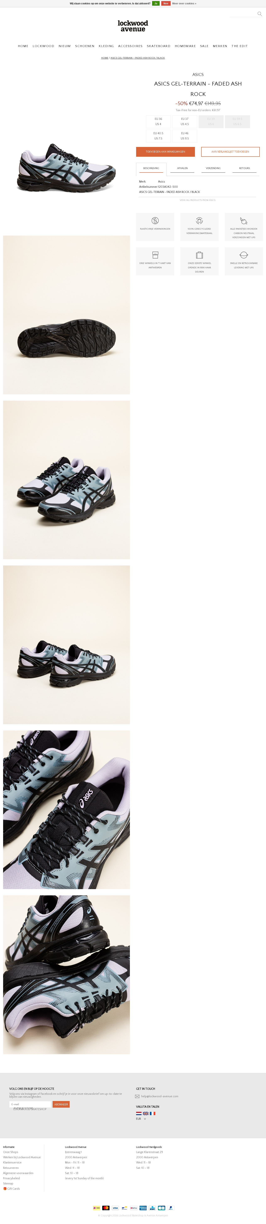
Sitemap (8, 1183)
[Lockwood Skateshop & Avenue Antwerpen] (133, 25)
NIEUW (65, 46)
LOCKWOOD (43, 46)
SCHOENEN (84, 46)
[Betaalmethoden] (96, 1207)
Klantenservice (12, 1162)
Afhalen (182, 168)
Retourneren (11, 1168)
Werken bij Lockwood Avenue (22, 1157)
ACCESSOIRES (130, 46)
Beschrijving (151, 168)
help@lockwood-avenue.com (159, 1096)
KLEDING (106, 46)
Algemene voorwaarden (18, 1173)
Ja (155, 3)
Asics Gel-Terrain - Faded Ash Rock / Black (138, 58)
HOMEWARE (185, 46)
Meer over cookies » (184, 3)
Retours (244, 168)
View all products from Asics (197, 200)
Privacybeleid (11, 1178)
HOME (23, 46)
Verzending (213, 168)
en (145, 1113)
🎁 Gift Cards (11, 1188)
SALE (204, 46)
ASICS (198, 74)
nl (139, 1113)
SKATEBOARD (158, 46)
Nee (166, 3)
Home (104, 58)
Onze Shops (10, 1152)
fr (152, 1113)
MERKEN (220, 46)
